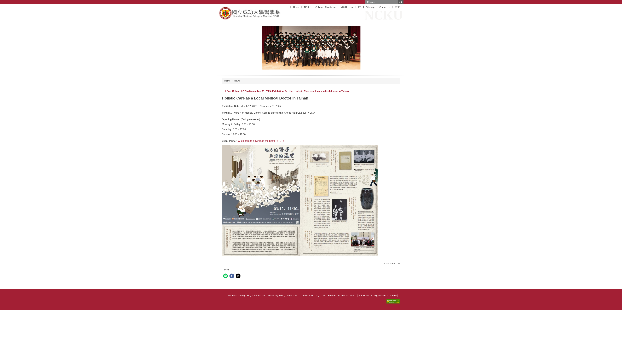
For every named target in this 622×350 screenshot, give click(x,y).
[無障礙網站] (393, 301)
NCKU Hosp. (346, 7)
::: (287, 7)
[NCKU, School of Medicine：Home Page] (250, 13)
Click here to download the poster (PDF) (261, 141)
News (237, 80)
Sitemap (370, 7)
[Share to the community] (226, 276)
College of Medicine (325, 7)
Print (226, 269)
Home (296, 7)
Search (400, 2)
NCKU (307, 7)
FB (359, 7)
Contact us (384, 7)
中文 (397, 7)
